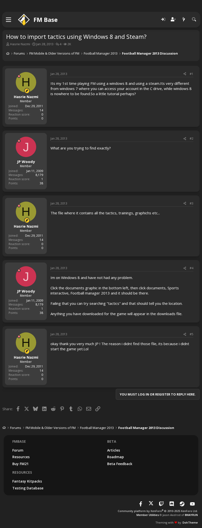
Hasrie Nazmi (20, 44)
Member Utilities (147, 515)
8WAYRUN (191, 515)
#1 (191, 74)
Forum (17, 450)
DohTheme (190, 522)
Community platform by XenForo (158, 511)
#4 (191, 268)
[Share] (185, 74)
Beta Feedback (119, 463)
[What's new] (184, 19)
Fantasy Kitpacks (27, 481)
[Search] (194, 19)
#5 (191, 334)
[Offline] (19, 76)
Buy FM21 (20, 463)
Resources (21, 457)
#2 (191, 138)
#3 (191, 203)
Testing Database (27, 488)
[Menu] (9, 19)
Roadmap (115, 457)
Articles (113, 450)
